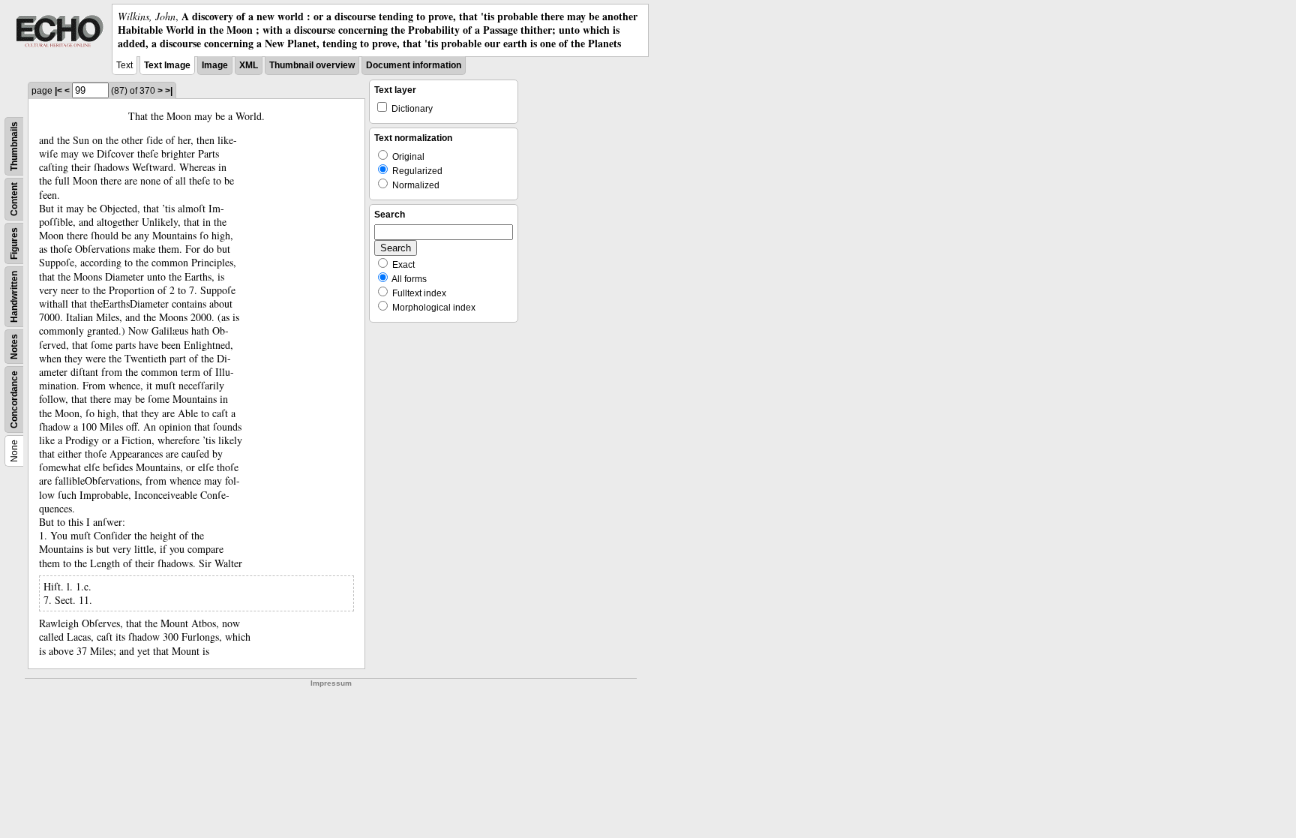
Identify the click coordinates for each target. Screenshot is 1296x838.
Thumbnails (14, 146)
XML (248, 65)
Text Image (167, 65)
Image (215, 65)
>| (168, 91)
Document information (413, 65)
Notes (14, 346)
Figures (14, 243)
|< (58, 91)
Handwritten (14, 297)
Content (14, 199)
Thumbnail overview (312, 65)
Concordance (14, 399)
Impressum (331, 683)
